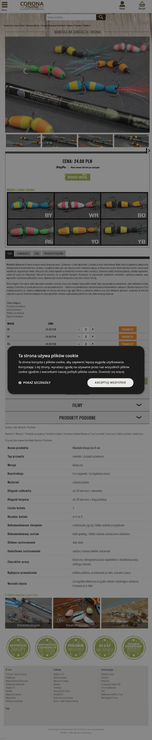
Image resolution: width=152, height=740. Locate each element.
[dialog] (76, 370)
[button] (34, 383)
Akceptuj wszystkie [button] (110, 382)
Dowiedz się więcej (111, 372)
